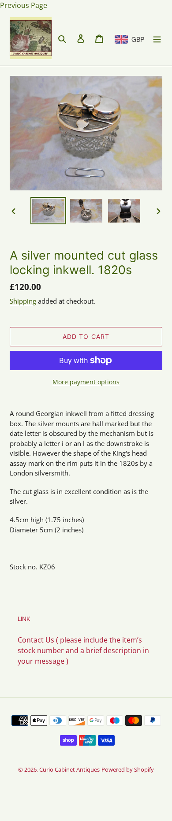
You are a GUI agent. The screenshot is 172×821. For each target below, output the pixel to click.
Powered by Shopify (127, 769)
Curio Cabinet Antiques (69, 769)
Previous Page (23, 5)
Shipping (23, 301)
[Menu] (157, 38)
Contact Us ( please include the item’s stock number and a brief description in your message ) (83, 650)
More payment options (86, 382)
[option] (48, 211)
